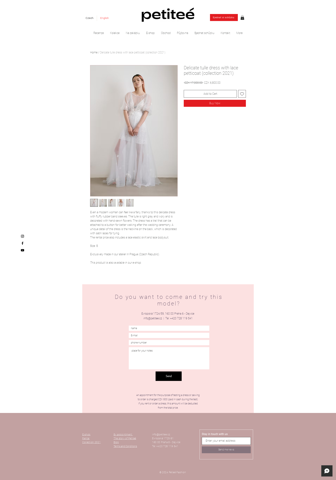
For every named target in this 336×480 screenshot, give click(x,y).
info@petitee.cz (153, 318)
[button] (242, 17)
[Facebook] (22, 243)
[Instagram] (22, 236)
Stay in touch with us (215, 434)
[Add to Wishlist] (242, 94)
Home (93, 52)
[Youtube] (22, 250)
